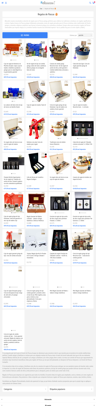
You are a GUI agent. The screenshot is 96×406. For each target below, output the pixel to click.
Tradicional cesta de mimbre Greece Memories (58, 143)
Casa (41, 8)
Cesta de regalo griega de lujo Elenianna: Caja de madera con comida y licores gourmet (58, 107)
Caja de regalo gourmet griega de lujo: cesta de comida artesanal (13, 254)
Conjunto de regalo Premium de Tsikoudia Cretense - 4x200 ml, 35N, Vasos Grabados (58, 255)
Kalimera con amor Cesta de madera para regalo (34, 143)
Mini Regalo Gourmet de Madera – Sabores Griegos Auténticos (59, 292)
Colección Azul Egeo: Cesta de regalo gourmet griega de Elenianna (81, 66)
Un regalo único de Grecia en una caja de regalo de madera (13, 143)
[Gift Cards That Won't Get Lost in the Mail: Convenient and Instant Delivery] (36, 240)
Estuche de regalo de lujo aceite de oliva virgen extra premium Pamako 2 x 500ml (59, 218)
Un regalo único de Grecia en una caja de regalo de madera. (59, 178)
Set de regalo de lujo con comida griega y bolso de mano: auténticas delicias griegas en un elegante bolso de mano (36, 67)
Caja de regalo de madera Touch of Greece (36, 106)
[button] (12, 60)
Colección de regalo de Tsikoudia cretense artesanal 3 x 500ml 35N (82, 143)
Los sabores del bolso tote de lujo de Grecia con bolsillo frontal (13, 106)
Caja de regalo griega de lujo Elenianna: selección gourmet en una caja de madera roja (13, 218)
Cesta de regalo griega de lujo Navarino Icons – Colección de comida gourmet (81, 255)
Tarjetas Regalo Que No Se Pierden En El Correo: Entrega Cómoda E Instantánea (36, 255)
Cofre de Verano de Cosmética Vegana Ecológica (35, 178)
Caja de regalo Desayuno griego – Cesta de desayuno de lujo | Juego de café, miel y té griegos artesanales (13, 294)
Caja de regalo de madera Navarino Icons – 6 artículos (80, 106)
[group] (13, 50)
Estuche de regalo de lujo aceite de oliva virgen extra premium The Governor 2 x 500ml (82, 218)
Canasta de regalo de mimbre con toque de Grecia (82, 178)
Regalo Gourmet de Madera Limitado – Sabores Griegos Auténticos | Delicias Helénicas (35, 218)
